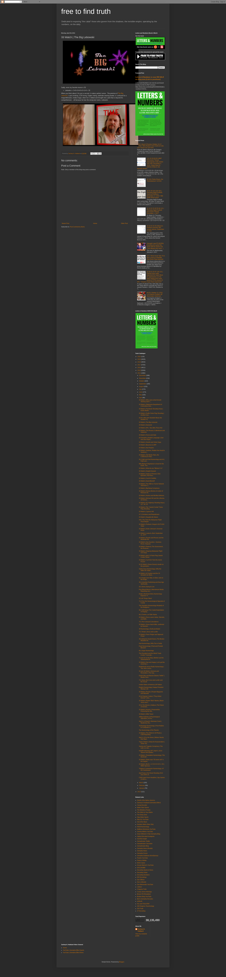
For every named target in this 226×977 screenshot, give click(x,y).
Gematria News (142, 851)
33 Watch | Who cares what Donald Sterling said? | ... (150, 400)
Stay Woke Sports (142, 817)
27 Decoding (141, 911)
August (141, 386)
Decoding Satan (142, 872)
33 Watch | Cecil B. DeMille (147, 478)
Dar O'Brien (141, 880)
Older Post (124, 223)
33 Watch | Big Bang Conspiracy (149, 488)
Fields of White (142, 860)
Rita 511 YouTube (143, 819)
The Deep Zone (142, 815)
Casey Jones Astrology (144, 892)
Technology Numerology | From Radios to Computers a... (151, 726)
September (143, 384)
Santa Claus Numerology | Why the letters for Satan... (150, 569)
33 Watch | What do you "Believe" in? (150, 468)
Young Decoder (142, 805)
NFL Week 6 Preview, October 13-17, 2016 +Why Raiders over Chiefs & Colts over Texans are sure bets (150, 146)
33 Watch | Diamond (145, 425)
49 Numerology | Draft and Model (149, 629)
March (141, 782)
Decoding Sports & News (145, 870)
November (142, 378)
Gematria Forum (142, 853)
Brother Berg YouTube (144, 896)
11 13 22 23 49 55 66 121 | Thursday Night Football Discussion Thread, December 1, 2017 (155, 210)
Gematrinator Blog (143, 846)
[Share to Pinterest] (100, 153)
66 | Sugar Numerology (146, 650)
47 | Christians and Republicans (149, 514)
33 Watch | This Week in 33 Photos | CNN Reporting (150, 733)
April (140, 397)
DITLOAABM (141, 867)
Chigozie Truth (142, 889)
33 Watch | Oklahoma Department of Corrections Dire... (150, 405)
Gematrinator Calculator (144, 843)
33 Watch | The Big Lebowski (148, 422)
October (142, 381)
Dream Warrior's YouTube (145, 865)
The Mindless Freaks (143, 810)
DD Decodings (142, 877)
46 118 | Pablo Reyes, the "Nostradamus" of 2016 (155, 180)
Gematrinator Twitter (143, 841)
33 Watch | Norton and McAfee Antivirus (151, 495)
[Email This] (91, 153)
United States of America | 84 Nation (150, 684)
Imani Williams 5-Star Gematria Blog (148, 834)
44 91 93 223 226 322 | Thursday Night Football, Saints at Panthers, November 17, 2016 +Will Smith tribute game (155, 194)
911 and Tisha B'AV (143, 904)
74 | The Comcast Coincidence (149, 622)
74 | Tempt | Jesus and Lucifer (148, 632)
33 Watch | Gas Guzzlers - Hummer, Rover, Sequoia (150, 543)
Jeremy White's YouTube (145, 831)
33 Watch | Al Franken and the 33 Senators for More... (149, 574)
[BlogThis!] (94, 153)
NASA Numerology (143, 827)
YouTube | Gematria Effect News (73, 952)
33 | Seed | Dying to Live (146, 587)
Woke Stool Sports (143, 807)
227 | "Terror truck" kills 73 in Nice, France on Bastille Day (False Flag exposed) (156, 257)
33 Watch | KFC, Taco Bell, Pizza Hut (150, 428)
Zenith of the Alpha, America (146, 800)
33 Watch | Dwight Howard (147, 471)
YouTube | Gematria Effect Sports (73, 950)
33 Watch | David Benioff (147, 481)
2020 (139, 356)
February (142, 785)
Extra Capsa (141, 863)
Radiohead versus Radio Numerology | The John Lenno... (151, 667)
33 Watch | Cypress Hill (146, 511)
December (142, 375)
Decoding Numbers (143, 875)
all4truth (139, 901)
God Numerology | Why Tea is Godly (150, 643)
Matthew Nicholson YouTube (146, 829)
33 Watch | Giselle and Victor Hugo (150, 442)
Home (95, 223)
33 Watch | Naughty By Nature (148, 517)
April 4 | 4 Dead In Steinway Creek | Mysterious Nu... (150, 722)
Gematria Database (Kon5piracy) (147, 855)
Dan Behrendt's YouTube (145, 884)
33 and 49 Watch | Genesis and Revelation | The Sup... (149, 672)
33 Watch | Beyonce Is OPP (147, 445)
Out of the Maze (142, 822)
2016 (139, 367)
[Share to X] (96, 153)
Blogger (121, 962)
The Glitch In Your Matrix (145, 812)
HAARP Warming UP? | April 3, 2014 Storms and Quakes (150, 751)
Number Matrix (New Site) (145, 824)
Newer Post (65, 223)
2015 (139, 370)
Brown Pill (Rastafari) (144, 894)
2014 (139, 373)
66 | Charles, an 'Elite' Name (148, 614)
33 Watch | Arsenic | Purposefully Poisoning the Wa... (149, 710)
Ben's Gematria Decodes (145, 899)
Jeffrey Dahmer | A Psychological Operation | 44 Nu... (149, 717)
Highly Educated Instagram (145, 836)
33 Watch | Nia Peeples (146, 448)
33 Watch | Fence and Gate (147, 435)
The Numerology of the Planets (149, 730)
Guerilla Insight (142, 839)
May (140, 395)
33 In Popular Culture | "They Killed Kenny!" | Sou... (150, 697)
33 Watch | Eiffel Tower (146, 714)
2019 (139, 359)
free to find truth (86, 11)
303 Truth (140, 908)
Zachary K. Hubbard (141, 930)
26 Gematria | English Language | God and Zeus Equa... (151, 438)
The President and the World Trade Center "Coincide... (150, 654)
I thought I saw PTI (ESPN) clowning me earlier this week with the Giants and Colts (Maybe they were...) (155, 246)
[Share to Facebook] (98, 153)
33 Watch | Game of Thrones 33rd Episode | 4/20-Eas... (149, 474)
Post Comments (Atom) (77, 227)
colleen (139, 887)
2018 (139, 362)
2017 (139, 365)
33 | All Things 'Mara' (145, 598)
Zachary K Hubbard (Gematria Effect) (149, 802)
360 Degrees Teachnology (145, 906)
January (142, 788)
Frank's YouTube (142, 858)
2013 (139, 792)
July (140, 389)
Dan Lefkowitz (141, 882)
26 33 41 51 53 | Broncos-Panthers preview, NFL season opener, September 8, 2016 (155, 228)
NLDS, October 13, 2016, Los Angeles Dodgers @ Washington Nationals (155, 294)
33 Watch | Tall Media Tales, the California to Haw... (149, 455)
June (141, 392)
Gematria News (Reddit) (145, 848)
